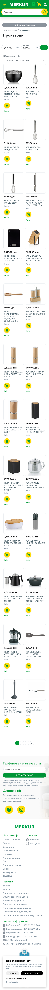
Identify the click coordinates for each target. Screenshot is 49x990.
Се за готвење (10, 850)
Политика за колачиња (15, 904)
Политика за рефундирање (17, 908)
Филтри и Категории (26, 24)
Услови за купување (13, 900)
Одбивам (12, 973)
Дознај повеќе (12, 982)
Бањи (6, 868)
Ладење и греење (12, 865)
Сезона (6, 843)
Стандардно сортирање (18, 60)
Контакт (7, 889)
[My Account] (45, 4)
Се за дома (9, 847)
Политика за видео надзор (17, 911)
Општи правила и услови (16, 896)
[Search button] (44, 12)
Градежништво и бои (11, 859)
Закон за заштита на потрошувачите (22, 915)
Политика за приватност (16, 893)
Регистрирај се (24, 775)
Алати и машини (11, 839)
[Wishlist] (33, 4)
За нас (6, 885)
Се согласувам (31, 973)
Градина (7, 854)
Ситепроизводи (10, 30)
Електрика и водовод (9, 874)
